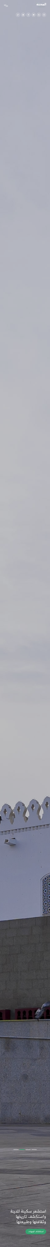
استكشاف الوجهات (35, 1231)
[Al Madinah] (41, 5)
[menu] (6, 6)
